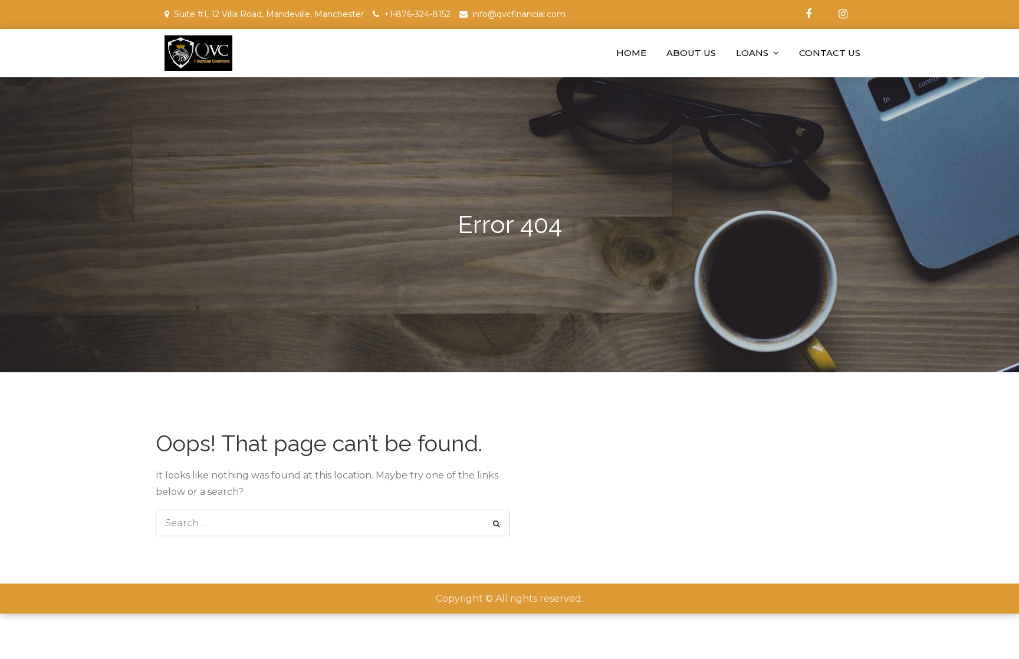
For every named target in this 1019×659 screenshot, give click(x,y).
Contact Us (829, 52)
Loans (752, 52)
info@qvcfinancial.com (519, 14)
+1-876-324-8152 (417, 14)
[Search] (496, 523)
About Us (691, 52)
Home (631, 52)
